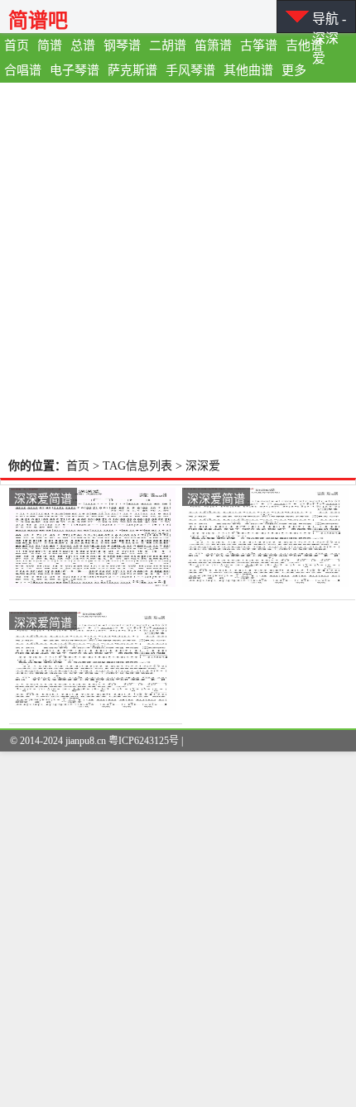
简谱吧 (38, 20)
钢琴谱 (122, 45)
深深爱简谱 (43, 497)
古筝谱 (258, 45)
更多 (293, 70)
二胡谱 (167, 45)
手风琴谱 (190, 70)
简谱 (49, 45)
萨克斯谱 (132, 70)
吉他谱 (304, 45)
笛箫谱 (213, 45)
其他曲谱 (248, 70)
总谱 (82, 45)
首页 (16, 45)
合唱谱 (22, 70)
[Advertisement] (178, 268)
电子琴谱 (74, 70)
